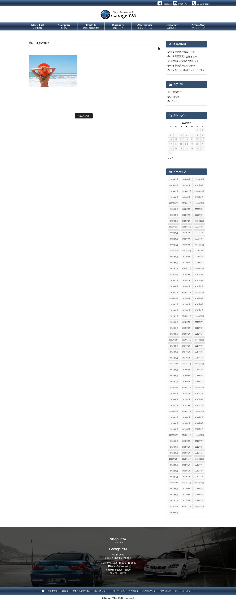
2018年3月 (174, 334)
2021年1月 (174, 268)
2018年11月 (199, 316)
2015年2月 (186, 405)
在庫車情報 (52, 591)
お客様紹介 (176, 92)
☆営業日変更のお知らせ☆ (183, 56)
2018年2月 (186, 334)
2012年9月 (174, 465)
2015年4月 (199, 399)
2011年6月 (174, 495)
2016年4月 (199, 376)
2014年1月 (199, 429)
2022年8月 (174, 233)
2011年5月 (186, 495)
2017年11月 (186, 340)
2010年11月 (186, 506)
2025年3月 (174, 191)
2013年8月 (186, 441)
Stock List (37, 26)
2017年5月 (186, 352)
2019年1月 (174, 316)
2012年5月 (186, 471)
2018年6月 (174, 328)
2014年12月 (174, 411)
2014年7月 (199, 417)
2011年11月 (186, 483)
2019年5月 (199, 304)
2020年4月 (174, 286)
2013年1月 (199, 453)
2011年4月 (199, 495)
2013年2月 (186, 453)
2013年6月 (174, 447)
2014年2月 (186, 429)
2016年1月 (199, 381)
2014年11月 (186, 411)
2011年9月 (174, 489)
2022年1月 (186, 245)
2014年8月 (186, 417)
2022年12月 (199, 221)
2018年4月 (199, 328)
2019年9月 (186, 298)
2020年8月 (199, 274)
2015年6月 (174, 399)
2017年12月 (174, 340)
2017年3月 (174, 358)
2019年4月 (174, 310)
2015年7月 (199, 393)
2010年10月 (199, 506)
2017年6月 (174, 352)
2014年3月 (174, 429)
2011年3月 (174, 500)
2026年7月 (174, 179)
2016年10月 (199, 364)
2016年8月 (186, 370)
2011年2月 (186, 500)
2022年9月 (199, 227)
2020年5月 (199, 280)
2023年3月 (199, 215)
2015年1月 (199, 405)
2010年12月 (174, 506)
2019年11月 (199, 292)
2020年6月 (186, 280)
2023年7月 (186, 209)
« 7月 (171, 158)
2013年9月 (174, 441)
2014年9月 (174, 417)
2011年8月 (186, 489)
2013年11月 (186, 435)
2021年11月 (174, 251)
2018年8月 (186, 322)
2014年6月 (174, 423)
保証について (99, 591)
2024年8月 (174, 197)
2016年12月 (174, 364)
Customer (172, 26)
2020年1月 (174, 292)
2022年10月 (186, 227)
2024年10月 (199, 191)
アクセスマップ (149, 591)
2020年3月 (186, 286)
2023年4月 (186, 215)
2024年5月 (186, 197)
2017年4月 (199, 352)
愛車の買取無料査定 (81, 591)
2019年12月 (186, 292)
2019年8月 (199, 298)
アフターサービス (117, 591)
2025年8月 (186, 185)
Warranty (118, 26)
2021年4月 (186, 263)
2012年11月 (186, 459)
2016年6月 (174, 376)
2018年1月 (199, 334)
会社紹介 (65, 591)
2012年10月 (199, 459)
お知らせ (174, 96)
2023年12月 (174, 203)
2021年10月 (186, 251)
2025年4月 (199, 185)
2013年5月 (186, 447)
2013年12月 (174, 435)
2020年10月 (174, 274)
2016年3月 (174, 381)
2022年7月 (186, 233)
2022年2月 (174, 245)
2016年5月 (186, 376)
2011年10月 (199, 483)
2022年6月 (199, 233)
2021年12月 (199, 245)
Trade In (91, 26)
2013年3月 (174, 453)
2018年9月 (174, 322)
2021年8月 (174, 257)
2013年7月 (199, 441)
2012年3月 (174, 477)
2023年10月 (199, 203)
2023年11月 (186, 203)
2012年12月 (174, 459)
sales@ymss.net (119, 566)
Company (64, 26)
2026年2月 (186, 179)
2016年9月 (174, 370)
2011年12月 (174, 483)
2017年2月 (186, 358)
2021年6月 (199, 257)
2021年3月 (199, 263)
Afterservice (144, 26)
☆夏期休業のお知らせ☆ (182, 51)
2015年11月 (186, 387)
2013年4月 (199, 447)
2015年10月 (199, 387)
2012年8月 (186, 465)
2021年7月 (186, 257)
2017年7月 (199, 346)
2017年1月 (199, 358)
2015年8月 (186, 393)
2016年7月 (199, 370)
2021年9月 (199, 251)
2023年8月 (174, 209)
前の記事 (84, 116)
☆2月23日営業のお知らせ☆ (184, 61)
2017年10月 (199, 340)
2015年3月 (174, 405)
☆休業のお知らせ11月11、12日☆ (187, 70)
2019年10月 (174, 298)
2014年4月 (199, 423)
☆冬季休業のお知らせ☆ (182, 65)
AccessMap (198, 26)
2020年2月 (199, 286)
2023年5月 (174, 215)
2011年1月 (199, 500)
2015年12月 (174, 387)
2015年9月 (174, 393)
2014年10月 (199, 411)
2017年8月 (186, 346)
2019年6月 (186, 304)
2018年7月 (199, 322)
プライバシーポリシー (184, 591)
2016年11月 (186, 364)
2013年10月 (199, 435)
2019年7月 (174, 304)
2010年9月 (174, 512)
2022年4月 (186, 239)
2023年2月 (174, 221)
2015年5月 (186, 399)
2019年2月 (199, 310)
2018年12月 (186, 316)
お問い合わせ (165, 591)
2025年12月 (199, 179)
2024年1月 (199, 197)
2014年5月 (186, 423)
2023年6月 (199, 209)
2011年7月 (199, 489)
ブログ (173, 101)
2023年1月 (186, 221)
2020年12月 (186, 268)
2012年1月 (199, 477)
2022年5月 (174, 239)
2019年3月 (186, 310)
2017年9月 (174, 346)
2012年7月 (199, 465)
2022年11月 (174, 227)
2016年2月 (186, 381)
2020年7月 (174, 280)
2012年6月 (174, 471)
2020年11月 (199, 268)
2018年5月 (186, 328)
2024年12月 (186, 191)
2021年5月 (174, 263)
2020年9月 (186, 274)
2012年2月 (186, 477)
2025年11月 (174, 185)
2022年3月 (199, 239)
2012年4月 (199, 471)
